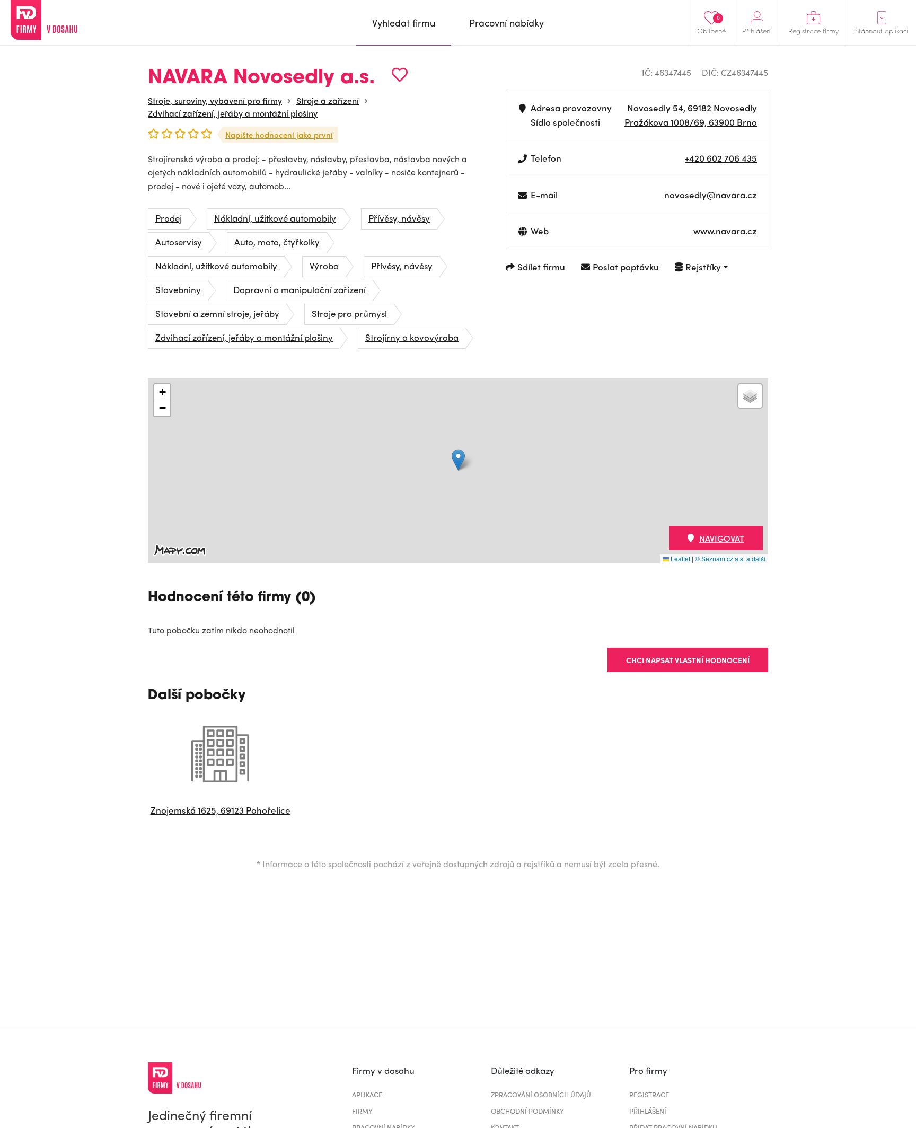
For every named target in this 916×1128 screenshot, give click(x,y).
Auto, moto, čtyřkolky (277, 241)
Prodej (168, 218)
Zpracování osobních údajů (541, 1094)
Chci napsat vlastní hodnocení (688, 660)
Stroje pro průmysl (349, 313)
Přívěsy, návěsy (399, 218)
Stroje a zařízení (327, 100)
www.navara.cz (725, 230)
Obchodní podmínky (527, 1111)
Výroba (324, 265)
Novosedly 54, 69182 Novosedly (692, 107)
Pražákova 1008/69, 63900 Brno (690, 122)
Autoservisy (178, 241)
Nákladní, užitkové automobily (275, 218)
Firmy (362, 1111)
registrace (649, 1094)
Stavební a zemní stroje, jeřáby (217, 313)
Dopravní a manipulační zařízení (299, 289)
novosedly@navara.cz (710, 194)
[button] (458, 460)
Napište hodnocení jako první (279, 134)
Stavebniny (178, 289)
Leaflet (679, 558)
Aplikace (367, 1094)
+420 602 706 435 (721, 158)
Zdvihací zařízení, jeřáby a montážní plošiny (233, 113)
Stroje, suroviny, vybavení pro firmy (215, 100)
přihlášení (647, 1111)
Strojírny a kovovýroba (412, 337)
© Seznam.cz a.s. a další (730, 558)
